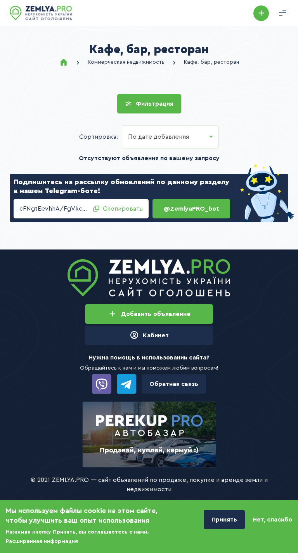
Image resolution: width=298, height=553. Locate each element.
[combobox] (170, 136)
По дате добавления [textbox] (158, 137)
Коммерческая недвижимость (126, 62)
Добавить (261, 13)
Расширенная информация (42, 541)
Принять (224, 519)
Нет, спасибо (272, 519)
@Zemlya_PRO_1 (126, 384)
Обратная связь (173, 384)
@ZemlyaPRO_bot (191, 209)
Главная (63, 62)
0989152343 (101, 384)
